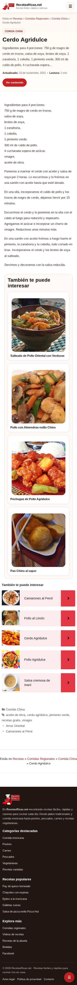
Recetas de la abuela (15, 940)
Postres (7, 844)
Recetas (17, 18)
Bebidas (7, 946)
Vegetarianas (10, 863)
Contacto (49, 979)
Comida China (60, 18)
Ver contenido (14, 82)
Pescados (8, 856)
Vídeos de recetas (13, 934)
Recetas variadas (13, 869)
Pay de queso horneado (16, 886)
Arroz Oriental (15, 726)
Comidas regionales (14, 928)
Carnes (7, 850)
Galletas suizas (12, 905)
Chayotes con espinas (16, 892)
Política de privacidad (29, 979)
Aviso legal (9, 979)
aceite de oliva (15, 715)
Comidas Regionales (37, 18)
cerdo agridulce (37, 715)
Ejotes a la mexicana (15, 898)
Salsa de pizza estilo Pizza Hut (21, 911)
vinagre (27, 720)
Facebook (8, 953)
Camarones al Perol (19, 731)
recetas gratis (11, 720)
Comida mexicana (13, 837)
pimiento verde (59, 715)
